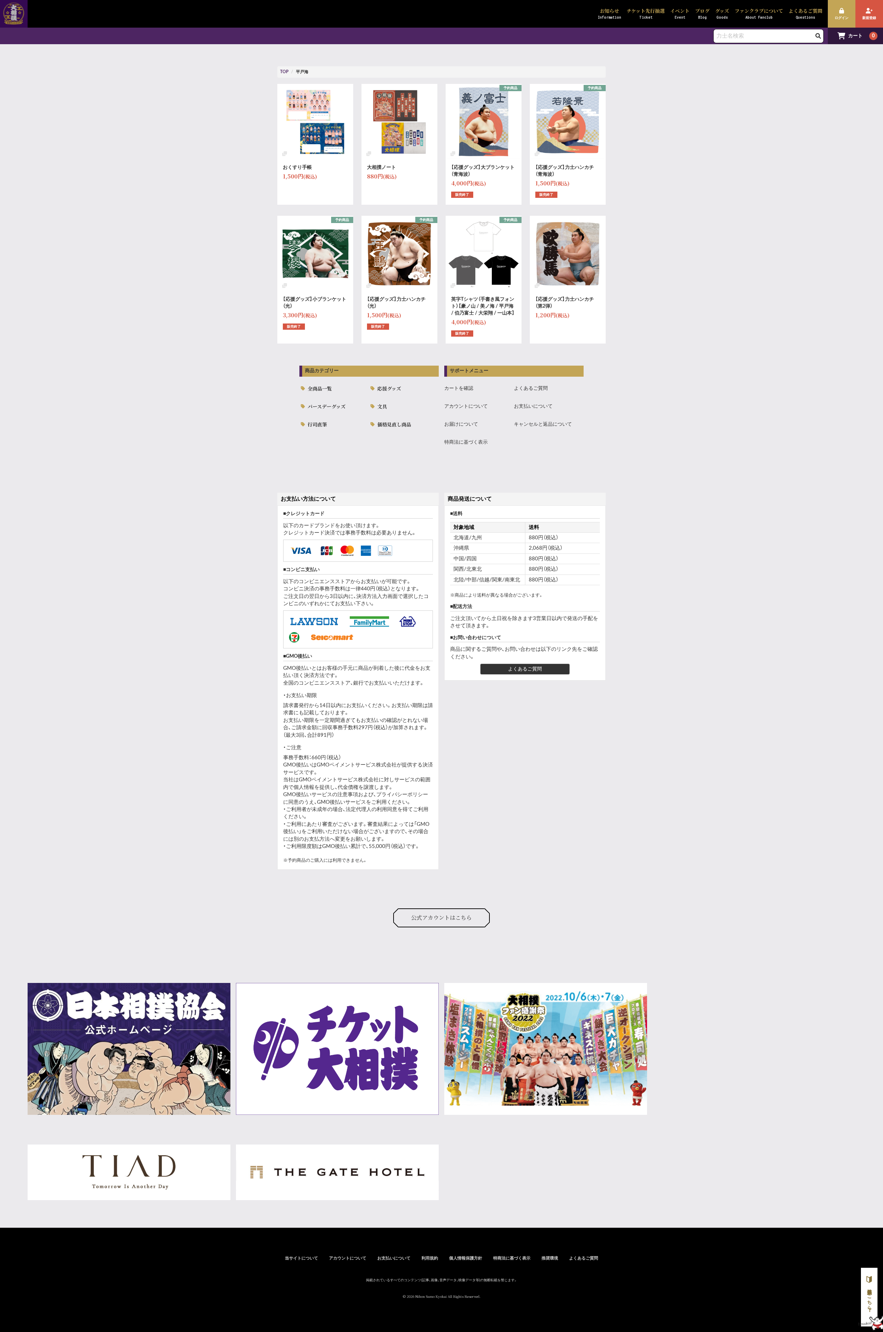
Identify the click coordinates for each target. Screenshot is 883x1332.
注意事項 (347, 794)
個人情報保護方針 (465, 1258)
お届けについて (461, 424)
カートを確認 (458, 388)
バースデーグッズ (327, 406)
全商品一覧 (320, 388)
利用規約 (429, 1258)
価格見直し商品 (394, 424)
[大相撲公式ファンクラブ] (14, 20)
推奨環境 (550, 1258)
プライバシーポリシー (402, 794)
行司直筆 (317, 424)
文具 (382, 406)
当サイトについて (301, 1258)
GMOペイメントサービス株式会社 (339, 779)
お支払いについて (533, 406)
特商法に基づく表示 (466, 442)
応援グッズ (389, 388)
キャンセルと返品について (543, 424)
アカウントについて (466, 406)
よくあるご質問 (531, 388)
